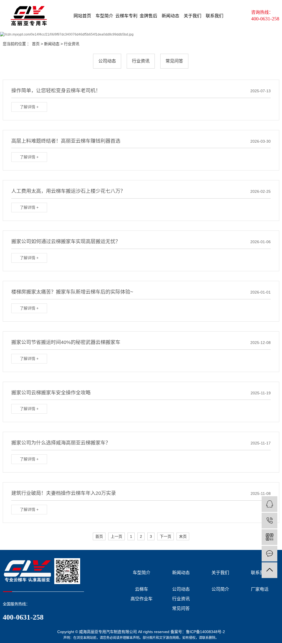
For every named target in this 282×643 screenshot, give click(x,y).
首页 (36, 44)
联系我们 (214, 15)
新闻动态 (170, 15)
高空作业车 (142, 598)
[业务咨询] (269, 504)
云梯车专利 (126, 15)
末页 (183, 536)
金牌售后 (148, 15)
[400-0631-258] (269, 520)
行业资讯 (71, 44)
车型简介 (104, 15)
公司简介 (220, 589)
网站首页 (82, 15)
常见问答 (174, 61)
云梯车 (141, 589)
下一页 (165, 536)
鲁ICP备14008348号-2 (205, 632)
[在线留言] (269, 553)
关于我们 (192, 15)
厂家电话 (260, 589)
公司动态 (107, 61)
